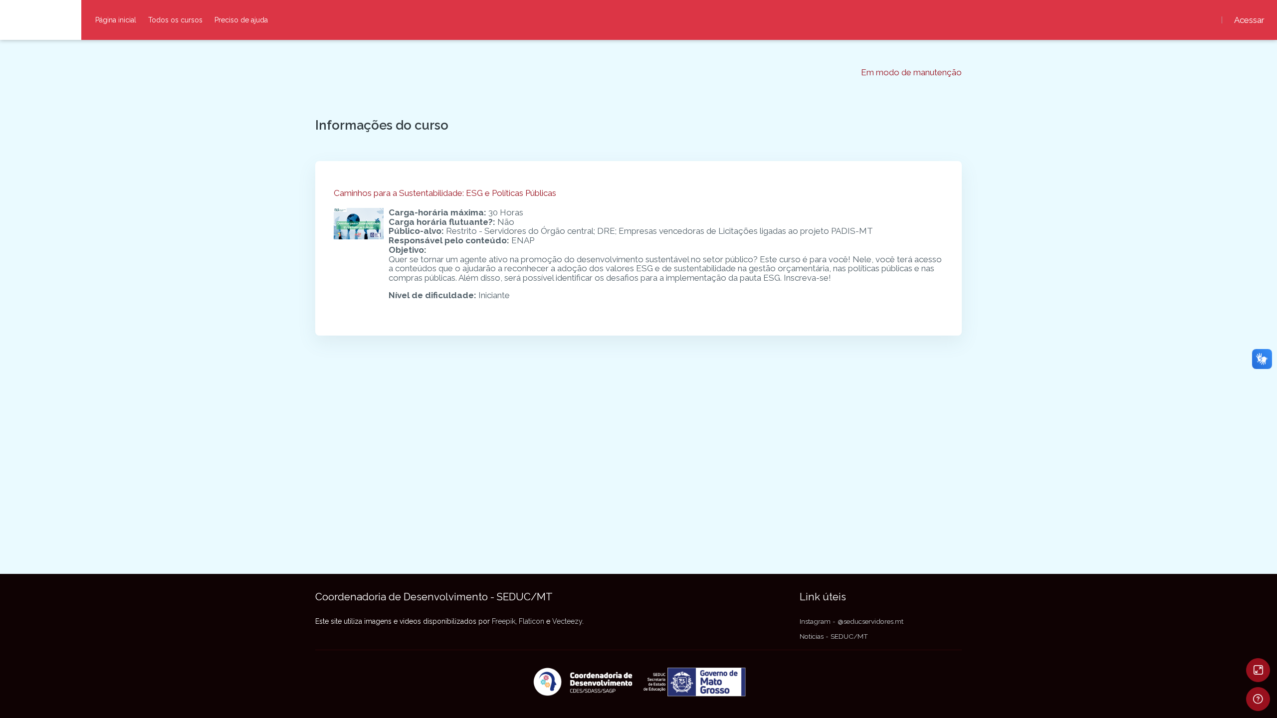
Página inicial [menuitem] (115, 20)
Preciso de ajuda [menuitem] (241, 20)
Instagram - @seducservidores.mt (851, 621)
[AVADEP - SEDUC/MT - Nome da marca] (40, 20)
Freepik (503, 621)
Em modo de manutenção (911, 72)
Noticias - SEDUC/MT (834, 636)
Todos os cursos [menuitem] (175, 20)
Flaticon (531, 621)
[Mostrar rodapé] (1258, 699)
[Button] (1258, 670)
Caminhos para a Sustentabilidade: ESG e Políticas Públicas (445, 193)
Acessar (1249, 20)
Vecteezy (567, 621)
